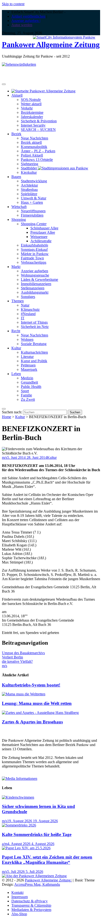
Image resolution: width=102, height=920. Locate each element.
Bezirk (16, 134)
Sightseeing (29, 164)
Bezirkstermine (32, 112)
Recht (15, 331)
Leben (16, 374)
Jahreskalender (32, 117)
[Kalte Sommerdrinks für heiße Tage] (19, 825)
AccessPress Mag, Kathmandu (37, 884)
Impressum (19, 897)
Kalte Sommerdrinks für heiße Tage (36, 834)
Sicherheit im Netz (35, 327)
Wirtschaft (19, 207)
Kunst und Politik (34, 361)
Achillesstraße (40, 241)
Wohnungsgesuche (35, 275)
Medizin (27, 378)
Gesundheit (29, 382)
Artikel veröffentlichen (28, 16)
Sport (25, 391)
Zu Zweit (28, 399)
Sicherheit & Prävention (39, 121)
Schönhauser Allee (44, 228)
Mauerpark (29, 369)
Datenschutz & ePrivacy (29, 901)
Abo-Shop (19, 914)
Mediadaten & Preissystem (31, 910)
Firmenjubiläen (32, 215)
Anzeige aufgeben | (25, 21)
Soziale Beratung (33, 344)
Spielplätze (29, 194)
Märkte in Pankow (35, 254)
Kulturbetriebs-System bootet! (31, 685)
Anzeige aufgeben (34, 271)
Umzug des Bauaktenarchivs (23, 653)
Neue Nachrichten (34, 138)
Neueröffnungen (33, 211)
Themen (17, 301)
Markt (15, 267)
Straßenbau (29, 190)
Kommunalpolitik (34, 147)
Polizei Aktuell (32, 155)
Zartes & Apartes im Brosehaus (32, 721)
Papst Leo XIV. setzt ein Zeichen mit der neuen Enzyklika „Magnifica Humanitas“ (47, 860)
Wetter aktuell (31, 104)
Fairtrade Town (32, 258)
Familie (26, 395)
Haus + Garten (32, 202)
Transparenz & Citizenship (31, 905)
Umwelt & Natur (33, 198)
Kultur (16, 348)
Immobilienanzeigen (36, 284)
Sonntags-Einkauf (34, 249)
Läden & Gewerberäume (39, 279)
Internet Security (33, 125)
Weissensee (38, 237)
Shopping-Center (33, 224)
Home (6, 417)
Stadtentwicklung (34, 181)
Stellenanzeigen (32, 288)
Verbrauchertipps (33, 262)
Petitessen (28, 365)
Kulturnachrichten (34, 352)
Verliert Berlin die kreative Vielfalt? (17, 659)
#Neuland (28, 314)
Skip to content (13, 4)
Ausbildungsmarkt (34, 292)
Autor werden (21, 25)
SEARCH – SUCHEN (38, 130)
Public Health (31, 387)
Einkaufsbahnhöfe (34, 245)
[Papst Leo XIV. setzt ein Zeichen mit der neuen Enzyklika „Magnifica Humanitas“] (26, 848)
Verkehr (27, 108)
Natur (25, 305)
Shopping (18, 220)
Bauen (16, 177)
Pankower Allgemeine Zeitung (51, 44)
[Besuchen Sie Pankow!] (19, 64)
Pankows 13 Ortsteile (37, 160)
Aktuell (17, 95)
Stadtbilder (29, 168)
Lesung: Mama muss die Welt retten (37, 703)
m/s (4, 457)
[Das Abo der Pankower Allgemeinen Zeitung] (34, 876)
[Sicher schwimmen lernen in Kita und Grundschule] (18, 797)
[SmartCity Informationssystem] (64, 37)
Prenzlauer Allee (42, 232)
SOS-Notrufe (31, 100)
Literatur (27, 357)
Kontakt (17, 892)
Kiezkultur (29, 172)
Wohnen (27, 339)
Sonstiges (28, 297)
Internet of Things (34, 322)
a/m (4, 844)
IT (22, 318)
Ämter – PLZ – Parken (38, 151)
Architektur (29, 185)
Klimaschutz (30, 309)
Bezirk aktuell (31, 142)
